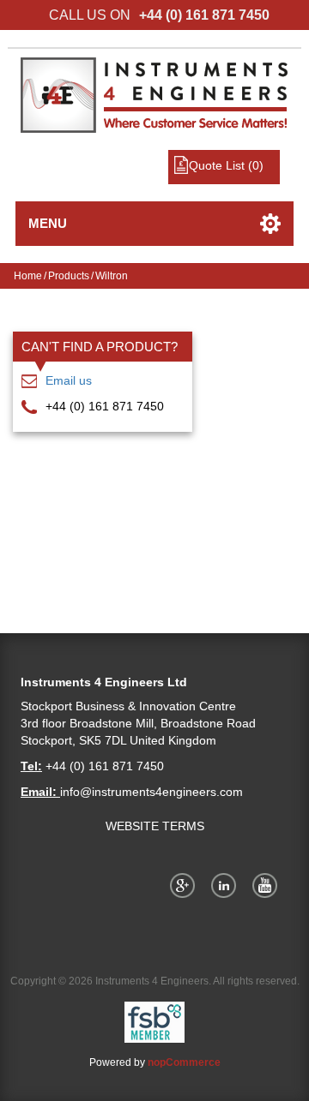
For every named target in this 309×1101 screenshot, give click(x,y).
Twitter (226, 885)
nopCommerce (184, 1062)
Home (28, 276)
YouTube (267, 885)
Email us (68, 380)
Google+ (185, 885)
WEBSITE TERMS (155, 826)
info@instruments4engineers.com (151, 792)
